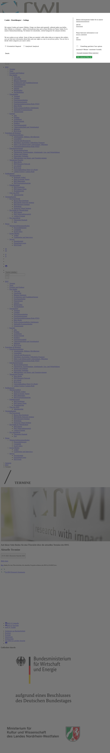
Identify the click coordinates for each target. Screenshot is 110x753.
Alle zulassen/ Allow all (84, 57)
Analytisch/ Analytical (32, 46)
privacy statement (81, 34)
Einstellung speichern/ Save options (91, 46)
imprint (78, 39)
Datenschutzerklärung (82, 21)
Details (7, 53)
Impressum (79, 26)
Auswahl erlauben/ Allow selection (87, 53)
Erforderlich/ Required (14, 46)
